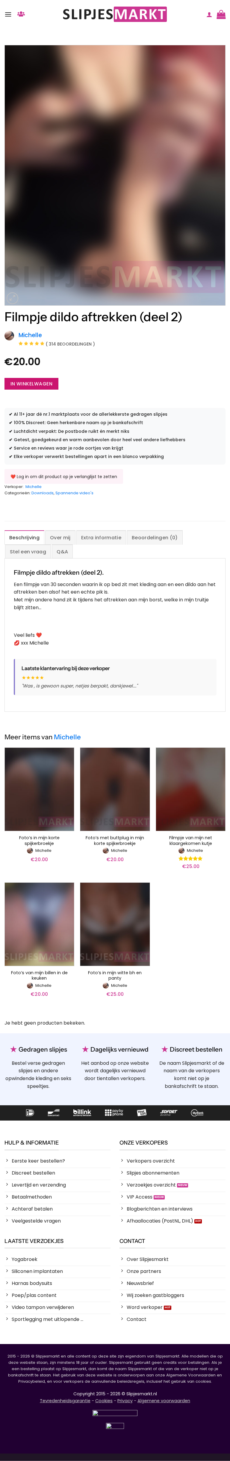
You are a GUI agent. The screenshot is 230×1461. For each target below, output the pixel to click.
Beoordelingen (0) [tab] (155, 537)
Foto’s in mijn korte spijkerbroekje (39, 840)
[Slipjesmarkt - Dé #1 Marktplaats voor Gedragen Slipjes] (115, 14)
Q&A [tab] (62, 551)
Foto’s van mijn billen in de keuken (39, 975)
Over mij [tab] (60, 537)
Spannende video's (74, 492)
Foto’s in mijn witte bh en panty (115, 975)
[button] (8, 14)
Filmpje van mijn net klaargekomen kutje (190, 840)
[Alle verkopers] (21, 14)
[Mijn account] (209, 14)
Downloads (42, 492)
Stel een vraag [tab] (28, 551)
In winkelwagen (31, 384)
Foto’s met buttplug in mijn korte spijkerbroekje (115, 840)
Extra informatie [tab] (101, 537)
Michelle (33, 486)
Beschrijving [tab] (24, 537)
